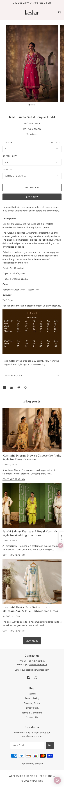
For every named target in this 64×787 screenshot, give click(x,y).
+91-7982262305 (36, 661)
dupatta (7, 169)
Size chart (55, 143)
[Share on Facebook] (4, 387)
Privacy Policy (32, 707)
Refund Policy (32, 698)
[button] (18, 387)
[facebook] (28, 677)
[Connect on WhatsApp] (25, 387)
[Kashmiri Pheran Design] (32, 430)
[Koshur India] (32, 13)
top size (7, 142)
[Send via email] (11, 387)
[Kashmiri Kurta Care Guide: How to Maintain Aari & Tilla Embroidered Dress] (32, 581)
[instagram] (35, 677)
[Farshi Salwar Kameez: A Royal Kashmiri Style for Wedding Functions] (32, 505)
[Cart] (60, 12)
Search (32, 693)
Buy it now (32, 197)
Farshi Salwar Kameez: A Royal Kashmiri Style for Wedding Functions (30, 533)
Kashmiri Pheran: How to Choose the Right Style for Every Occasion (31, 457)
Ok (49, 745)
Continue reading (13, 479)
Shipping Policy (32, 703)
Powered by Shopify (32, 763)
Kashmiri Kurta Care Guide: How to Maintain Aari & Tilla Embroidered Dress (30, 609)
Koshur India (32, 123)
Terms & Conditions (32, 712)
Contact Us (32, 717)
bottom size (9, 156)
